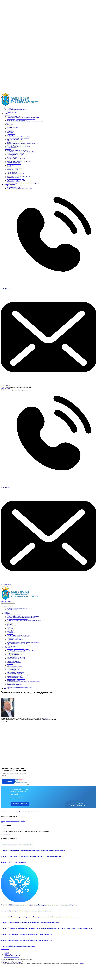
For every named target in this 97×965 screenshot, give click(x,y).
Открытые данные (11, 112)
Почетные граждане (12, 147)
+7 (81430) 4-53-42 (5, 962)
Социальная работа (12, 172)
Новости (6, 113)
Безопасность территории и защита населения (18, 161)
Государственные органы (13, 187)
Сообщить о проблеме (6, 388)
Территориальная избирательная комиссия (18, 138)
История (9, 128)
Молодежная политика (12, 169)
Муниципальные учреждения (14, 185)
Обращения (10, 135)
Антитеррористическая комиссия (15, 173)
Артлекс (82, 963)
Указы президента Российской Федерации (17, 150)
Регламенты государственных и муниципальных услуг (21, 119)
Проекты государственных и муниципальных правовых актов (23, 117)
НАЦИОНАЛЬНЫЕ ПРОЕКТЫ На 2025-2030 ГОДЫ (20, 151)
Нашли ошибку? (8, 954)
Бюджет (9, 142)
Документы (7, 115)
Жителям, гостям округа (13, 127)
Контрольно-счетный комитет (14, 139)
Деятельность (7, 149)
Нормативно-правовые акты (14, 116)
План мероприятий (12, 110)
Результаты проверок (12, 157)
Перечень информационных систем (16, 158)
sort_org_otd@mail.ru (15, 962)
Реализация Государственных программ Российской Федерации (23, 183)
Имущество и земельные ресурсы (15, 179)
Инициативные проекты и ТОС (15, 154)
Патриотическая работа (13, 170)
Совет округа (10, 131)
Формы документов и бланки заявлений (17, 120)
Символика (10, 130)
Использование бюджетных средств (16, 153)
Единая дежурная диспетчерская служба (17, 145)
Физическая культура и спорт (14, 168)
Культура (9, 166)
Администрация (11, 134)
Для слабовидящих (5, 586)
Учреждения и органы (9, 184)
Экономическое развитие (13, 162)
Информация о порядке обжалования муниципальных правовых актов (25, 121)
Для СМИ (6, 953)
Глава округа (10, 132)
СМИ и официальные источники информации (19, 146)
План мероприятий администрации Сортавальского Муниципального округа (21, 811)
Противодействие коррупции (14, 155)
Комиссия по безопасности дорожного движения (19, 176)
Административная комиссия (14, 175)
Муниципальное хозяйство (14, 164)
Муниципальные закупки (13, 181)
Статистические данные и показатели (16, 160)
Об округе (6, 123)
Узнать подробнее (5, 834)
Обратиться (45, 718)
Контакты (6, 190)
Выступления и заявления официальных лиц (18, 136)
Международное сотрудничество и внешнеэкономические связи (23, 143)
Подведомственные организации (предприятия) (19, 188)
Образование (10, 165)
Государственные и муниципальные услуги (18, 109)
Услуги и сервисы (8, 108)
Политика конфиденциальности (12, 955)
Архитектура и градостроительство (16, 180)
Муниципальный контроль (14, 177)
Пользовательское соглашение (11, 957)
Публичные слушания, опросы (15, 140)
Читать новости (5, 949)
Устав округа (10, 124)
